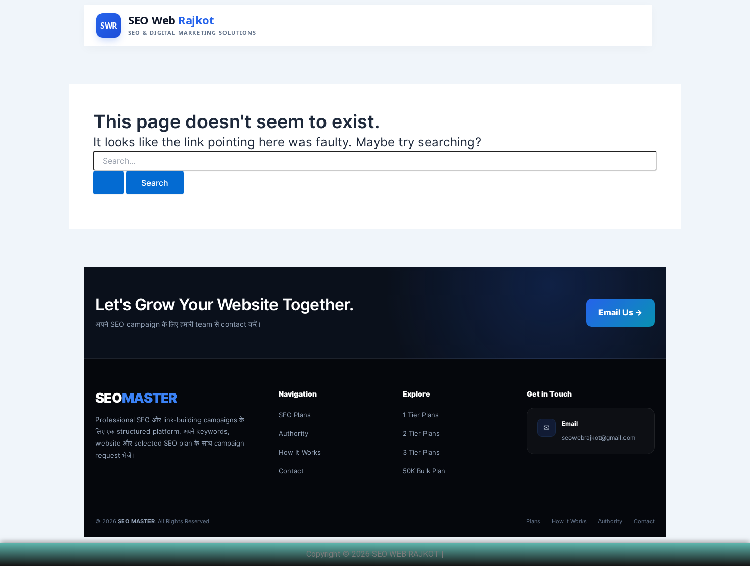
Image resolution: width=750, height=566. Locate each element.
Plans (533, 521)
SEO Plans (295, 415)
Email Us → (620, 312)
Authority (293, 433)
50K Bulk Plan (424, 470)
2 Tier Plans (421, 433)
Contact (291, 470)
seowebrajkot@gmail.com (598, 437)
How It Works (300, 452)
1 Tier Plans (421, 415)
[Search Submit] (108, 182)
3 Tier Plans (421, 452)
